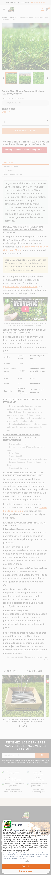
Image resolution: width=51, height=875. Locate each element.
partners (16, 830)
